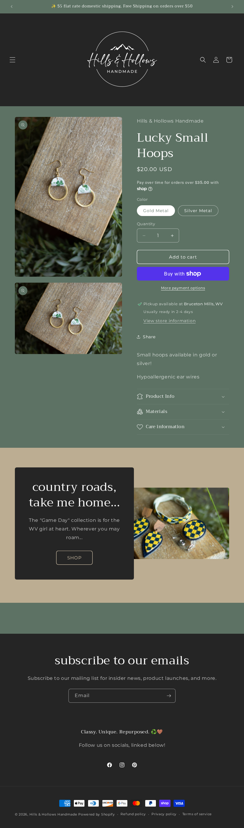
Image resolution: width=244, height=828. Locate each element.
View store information (169, 320)
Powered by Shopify (96, 814)
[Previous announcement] (11, 6)
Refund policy (133, 814)
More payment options (183, 288)
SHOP (74, 558)
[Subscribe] (168, 696)
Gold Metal (156, 210)
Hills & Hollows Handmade (53, 814)
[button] (12, 59)
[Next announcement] (232, 6)
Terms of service (197, 814)
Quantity (146, 223)
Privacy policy (163, 814)
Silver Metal (198, 210)
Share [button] (149, 336)
